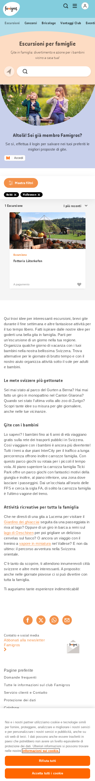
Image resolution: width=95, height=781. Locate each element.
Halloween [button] (29, 195)
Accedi (18, 158)
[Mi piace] (79, 284)
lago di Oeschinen (19, 533)
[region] (47, 744)
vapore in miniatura (35, 543)
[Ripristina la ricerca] (83, 71)
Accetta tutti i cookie (47, 773)
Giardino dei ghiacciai (21, 522)
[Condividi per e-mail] (67, 620)
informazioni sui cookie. (40, 751)
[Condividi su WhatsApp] (54, 620)
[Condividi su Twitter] (41, 620)
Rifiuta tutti (47, 761)
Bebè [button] (9, 195)
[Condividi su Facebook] (27, 620)
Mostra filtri (24, 183)
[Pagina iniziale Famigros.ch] (11, 9)
